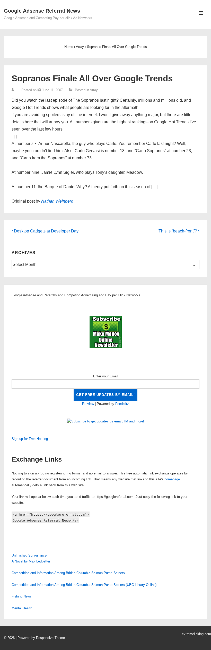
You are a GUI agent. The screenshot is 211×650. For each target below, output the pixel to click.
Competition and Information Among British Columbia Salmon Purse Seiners (68, 573)
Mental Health (22, 608)
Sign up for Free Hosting (30, 439)
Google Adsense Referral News (42, 11)
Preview (88, 404)
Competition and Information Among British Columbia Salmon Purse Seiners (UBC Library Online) (84, 585)
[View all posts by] (14, 90)
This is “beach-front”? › (179, 231)
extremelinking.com (196, 634)
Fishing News (22, 596)
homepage (172, 479)
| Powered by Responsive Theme (40, 638)
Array (94, 90)
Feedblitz (122, 404)
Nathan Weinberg (57, 201)
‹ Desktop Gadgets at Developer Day (45, 231)
